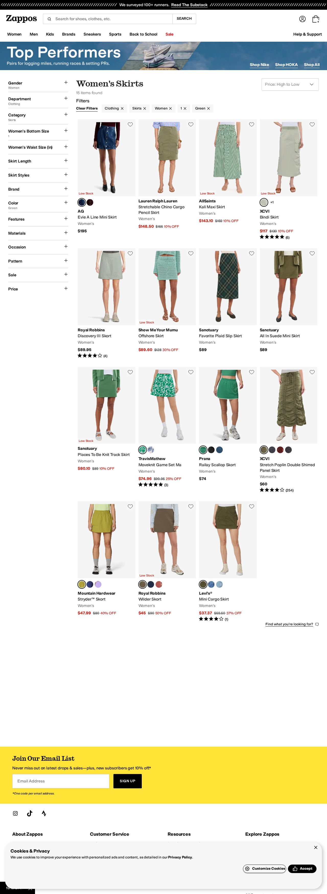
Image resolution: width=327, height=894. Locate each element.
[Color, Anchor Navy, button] (272, 450)
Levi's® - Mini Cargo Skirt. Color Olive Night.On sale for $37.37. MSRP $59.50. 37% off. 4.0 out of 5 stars (228, 561)
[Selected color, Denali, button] (82, 202)
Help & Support (307, 34)
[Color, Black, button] (211, 450)
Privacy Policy (180, 857)
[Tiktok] (29, 813)
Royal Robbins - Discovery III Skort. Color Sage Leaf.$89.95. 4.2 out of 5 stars (106, 303)
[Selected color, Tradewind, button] (264, 202)
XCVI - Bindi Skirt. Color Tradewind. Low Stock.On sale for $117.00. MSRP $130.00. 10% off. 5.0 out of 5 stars (289, 179)
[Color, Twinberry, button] (280, 450)
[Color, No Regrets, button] (211, 584)
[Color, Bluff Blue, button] (219, 450)
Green (200, 108)
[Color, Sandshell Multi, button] (151, 450)
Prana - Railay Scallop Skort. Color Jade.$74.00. (228, 430)
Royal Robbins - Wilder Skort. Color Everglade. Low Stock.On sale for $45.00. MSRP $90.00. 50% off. (167, 561)
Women (161, 108)
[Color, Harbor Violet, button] (98, 584)
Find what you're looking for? (289, 624)
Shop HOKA (286, 64)
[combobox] (107, 19)
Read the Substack (189, 4)
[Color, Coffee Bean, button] (90, 202)
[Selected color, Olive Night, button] (203, 584)
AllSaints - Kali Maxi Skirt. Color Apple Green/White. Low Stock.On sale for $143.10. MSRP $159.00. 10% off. (228, 179)
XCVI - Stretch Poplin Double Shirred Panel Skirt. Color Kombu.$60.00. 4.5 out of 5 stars (289, 430)
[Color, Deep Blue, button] (151, 584)
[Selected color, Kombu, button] (264, 450)
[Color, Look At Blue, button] (219, 584)
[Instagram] (15, 813)
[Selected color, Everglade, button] (142, 584)
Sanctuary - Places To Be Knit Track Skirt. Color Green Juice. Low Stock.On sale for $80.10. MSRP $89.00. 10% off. (106, 430)
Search (184, 18)
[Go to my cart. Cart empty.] (316, 19)
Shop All (312, 64)
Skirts (137, 108)
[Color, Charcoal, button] (288, 450)
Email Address (30, 781)
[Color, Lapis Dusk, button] (90, 584)
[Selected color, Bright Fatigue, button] (82, 584)
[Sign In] (302, 19)
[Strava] (44, 813)
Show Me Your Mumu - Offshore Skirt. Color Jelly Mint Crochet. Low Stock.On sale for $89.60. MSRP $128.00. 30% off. (167, 303)
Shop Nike (259, 64)
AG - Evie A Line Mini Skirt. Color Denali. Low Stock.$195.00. (106, 179)
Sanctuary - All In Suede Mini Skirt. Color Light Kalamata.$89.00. (289, 303)
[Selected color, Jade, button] (203, 450)
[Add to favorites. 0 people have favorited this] (130, 124)
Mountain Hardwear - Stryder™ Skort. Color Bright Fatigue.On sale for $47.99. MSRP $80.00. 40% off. (106, 561)
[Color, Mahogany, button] (159, 584)
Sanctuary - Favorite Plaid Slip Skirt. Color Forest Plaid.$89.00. (228, 303)
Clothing (112, 108)
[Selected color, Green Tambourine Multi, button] (142, 450)
